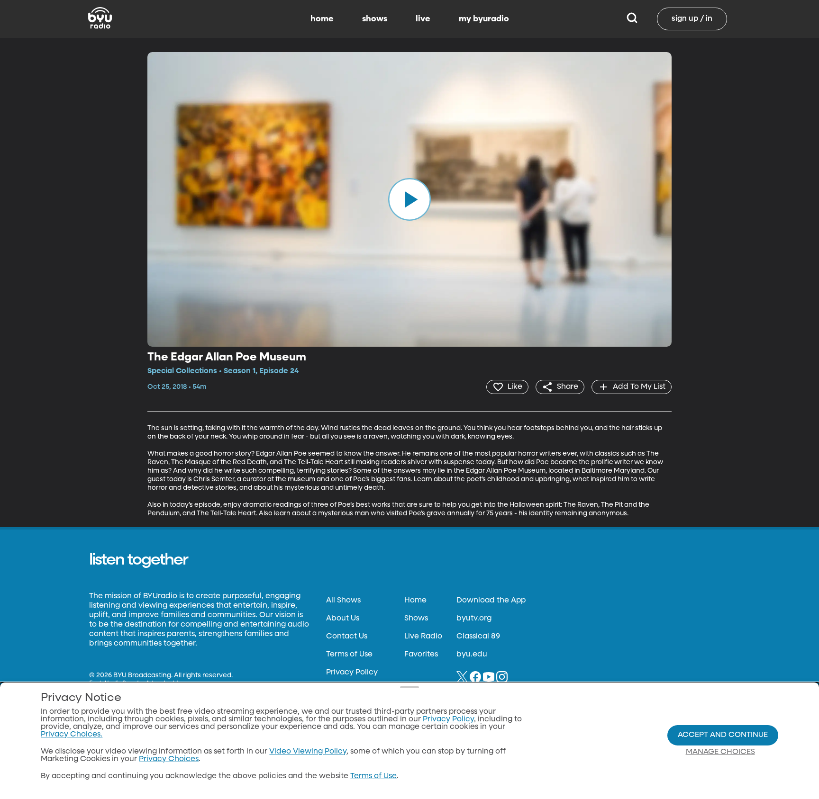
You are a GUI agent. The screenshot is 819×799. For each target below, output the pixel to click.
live (423, 19)
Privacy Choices (169, 759)
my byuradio (484, 19)
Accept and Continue (723, 735)
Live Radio (423, 636)
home (322, 19)
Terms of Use (349, 654)
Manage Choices (720, 752)
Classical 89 (478, 636)
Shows (416, 618)
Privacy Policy (352, 672)
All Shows (343, 600)
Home (415, 600)
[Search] (632, 19)
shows (374, 19)
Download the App (491, 600)
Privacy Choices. (71, 734)
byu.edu (471, 654)
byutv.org (473, 618)
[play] (409, 199)
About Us (342, 618)
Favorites (421, 654)
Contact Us (346, 636)
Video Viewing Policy (307, 751)
